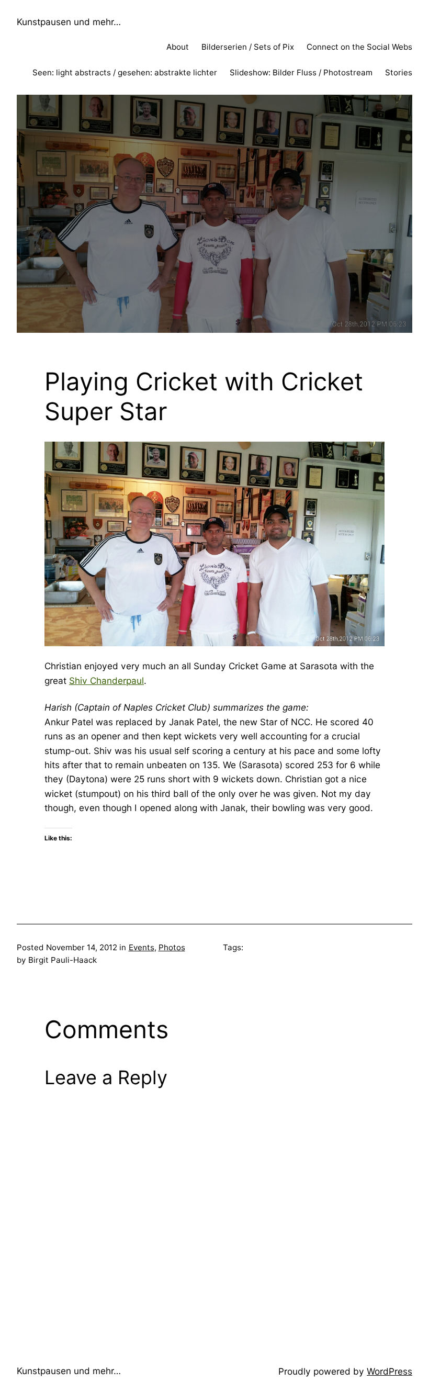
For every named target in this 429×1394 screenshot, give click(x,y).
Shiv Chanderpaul (106, 680)
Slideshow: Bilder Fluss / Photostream (301, 72)
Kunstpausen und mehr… (69, 21)
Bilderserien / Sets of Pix (247, 47)
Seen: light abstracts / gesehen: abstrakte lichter (124, 72)
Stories (398, 72)
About (177, 47)
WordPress (389, 1371)
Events (141, 947)
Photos (172, 947)
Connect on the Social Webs (359, 47)
